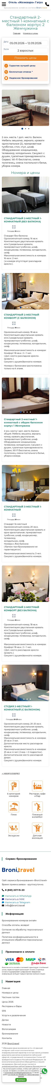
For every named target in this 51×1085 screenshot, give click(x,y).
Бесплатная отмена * (21, 72)
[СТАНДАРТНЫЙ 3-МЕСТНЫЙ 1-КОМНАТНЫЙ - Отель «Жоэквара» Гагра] (25, 483)
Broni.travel (13, 1043)
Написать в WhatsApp (18, 896)
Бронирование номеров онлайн (19, 920)
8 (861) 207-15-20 (15, 890)
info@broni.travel (15, 905)
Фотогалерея (9, 1029)
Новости (6, 1024)
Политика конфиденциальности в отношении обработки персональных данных (22, 940)
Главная (16, 33)
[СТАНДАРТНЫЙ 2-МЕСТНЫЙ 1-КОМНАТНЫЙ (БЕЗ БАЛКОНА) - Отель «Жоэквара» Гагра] (25, 195)
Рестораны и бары (12, 1006)
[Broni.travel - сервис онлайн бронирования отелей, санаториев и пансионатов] (18, 870)
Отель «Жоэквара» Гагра (26, 2)
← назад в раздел (11, 773)
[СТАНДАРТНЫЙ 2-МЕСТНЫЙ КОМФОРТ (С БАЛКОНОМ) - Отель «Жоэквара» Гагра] (25, 291)
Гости (6, 49)
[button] (22, 129)
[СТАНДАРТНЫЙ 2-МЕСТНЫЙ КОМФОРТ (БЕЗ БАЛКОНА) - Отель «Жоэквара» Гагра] (25, 583)
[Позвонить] (47, 4)
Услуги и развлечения (14, 1015)
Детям (5, 1020)
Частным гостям (10, 997)
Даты (6, 42)
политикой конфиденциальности (18, 1073)
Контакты (7, 1038)
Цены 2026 (7, 1002)
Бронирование (10, 1033)
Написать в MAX (14, 899)
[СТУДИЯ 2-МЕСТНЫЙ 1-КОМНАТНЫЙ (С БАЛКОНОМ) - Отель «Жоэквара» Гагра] (25, 683)
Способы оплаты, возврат (15, 925)
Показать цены (25, 58)
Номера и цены (30, 33)
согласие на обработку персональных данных (23, 1075)
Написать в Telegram (17, 902)
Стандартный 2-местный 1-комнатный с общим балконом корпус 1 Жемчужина (23, 422)
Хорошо (21, 1080)
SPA (4, 1011)
